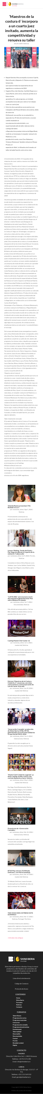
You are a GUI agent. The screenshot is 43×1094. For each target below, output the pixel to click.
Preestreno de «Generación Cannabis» (18, 829)
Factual (15, 1038)
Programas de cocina (19, 1018)
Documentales (18, 604)
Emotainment (17, 1029)
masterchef (18, 645)
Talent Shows (17, 1015)
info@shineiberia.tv (23, 1061)
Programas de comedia (20, 1025)
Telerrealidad (17, 1031)
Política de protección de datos (21, 1090)
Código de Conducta (21, 984)
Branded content (18, 1043)
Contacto (19, 1007)
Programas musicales (20, 1020)
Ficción (32, 556)
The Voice (27, 919)
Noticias (26, 43)
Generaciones (18, 739)
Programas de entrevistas (21, 1027)
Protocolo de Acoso (21, 989)
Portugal (21, 919)
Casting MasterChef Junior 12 (19, 641)
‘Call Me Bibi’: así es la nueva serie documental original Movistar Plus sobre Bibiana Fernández (20, 598)
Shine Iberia (20, 1000)
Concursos (16, 1022)
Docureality (16, 1034)
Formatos (19, 1002)
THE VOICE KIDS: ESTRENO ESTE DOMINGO (20, 914)
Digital (15, 1045)
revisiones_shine (18, 509)
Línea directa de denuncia (21, 978)
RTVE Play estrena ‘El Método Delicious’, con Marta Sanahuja (19, 871)
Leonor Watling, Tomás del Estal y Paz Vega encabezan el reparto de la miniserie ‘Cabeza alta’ (21, 552)
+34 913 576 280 (25, 1059)
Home (18, 998)
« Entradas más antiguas (15, 938)
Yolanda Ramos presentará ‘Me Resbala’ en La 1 (19, 506)
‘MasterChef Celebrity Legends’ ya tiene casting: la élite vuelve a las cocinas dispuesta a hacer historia (21, 776)
